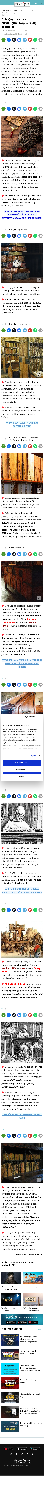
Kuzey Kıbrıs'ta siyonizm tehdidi (30, 1400)
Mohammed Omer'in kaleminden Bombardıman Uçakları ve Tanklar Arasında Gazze (31, 1431)
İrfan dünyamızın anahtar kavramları (31, 1328)
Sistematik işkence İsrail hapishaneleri (30, 1415)
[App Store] (11, 1341)
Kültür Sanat (26, 10)
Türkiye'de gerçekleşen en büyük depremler (30, 1371)
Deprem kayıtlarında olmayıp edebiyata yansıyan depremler (29, 1358)
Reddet (22, 776)
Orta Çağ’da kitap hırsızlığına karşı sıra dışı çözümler (19, 14)
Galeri (15, 10)
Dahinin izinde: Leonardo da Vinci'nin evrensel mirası (10, 1307)
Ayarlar (34, 756)
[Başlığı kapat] (40, 717)
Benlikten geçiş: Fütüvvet (8, 1328)
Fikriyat (12, 1485)
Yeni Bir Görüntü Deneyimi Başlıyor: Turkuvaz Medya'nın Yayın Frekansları (31, 1387)
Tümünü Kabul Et (22, 763)
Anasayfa (5, 10)
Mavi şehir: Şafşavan (32, 1306)
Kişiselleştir (20, 770)
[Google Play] (22, 1341)
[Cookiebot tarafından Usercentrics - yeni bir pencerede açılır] (26, 717)
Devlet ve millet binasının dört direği (31, 1443)
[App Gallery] (33, 1341)
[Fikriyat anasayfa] (11, 1337)
